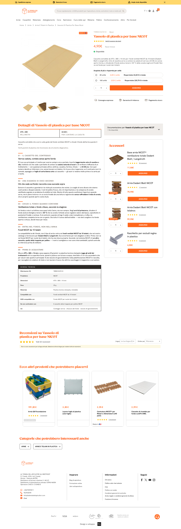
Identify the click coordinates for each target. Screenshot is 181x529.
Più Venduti (131, 20)
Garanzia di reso (61, 2)
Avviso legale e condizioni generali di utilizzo (119, 496)
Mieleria (91, 20)
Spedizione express (24, 2)
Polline (99, 20)
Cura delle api (79, 20)
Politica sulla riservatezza (113, 483)
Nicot (111, 32)
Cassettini (27, 20)
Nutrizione (67, 20)
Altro (123, 20)
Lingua (117, 341)
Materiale (37, 20)
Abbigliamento (49, 20)
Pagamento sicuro (99, 2)
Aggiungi (143, 173)
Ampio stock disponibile (139, 2)
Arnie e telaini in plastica (46, 446)
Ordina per (141, 341)
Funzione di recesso (111, 499)
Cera (59, 20)
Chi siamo (108, 480)
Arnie (18, 20)
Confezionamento (111, 20)
